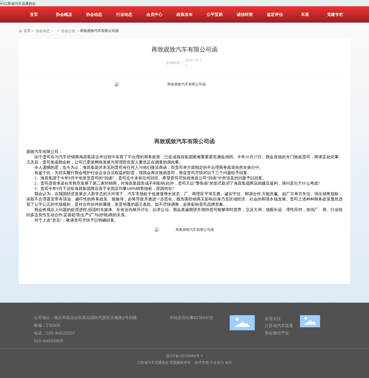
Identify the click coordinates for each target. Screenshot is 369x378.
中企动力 (217, 362)
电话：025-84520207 (54, 333)
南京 (228, 362)
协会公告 (68, 31)
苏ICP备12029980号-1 (184, 356)
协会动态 (43, 31)
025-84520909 (48, 341)
